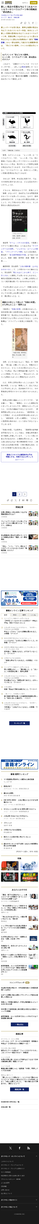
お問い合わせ (5, 1190)
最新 (5, 615)
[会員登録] (33, 2)
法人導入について (6, 1193)
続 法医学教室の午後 (18, 255)
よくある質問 (5, 1183)
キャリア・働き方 (6, 17)
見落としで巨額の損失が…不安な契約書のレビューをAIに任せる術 (19, 1003)
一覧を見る (19, 1024)
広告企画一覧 (6, 1107)
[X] (10, 1148)
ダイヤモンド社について (9, 1207)
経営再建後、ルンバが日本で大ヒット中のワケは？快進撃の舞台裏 (19, 1017)
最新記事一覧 (19, 1089)
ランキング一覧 (19, 723)
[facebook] (19, 1148)
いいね (33, 615)
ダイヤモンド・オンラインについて (13, 1156)
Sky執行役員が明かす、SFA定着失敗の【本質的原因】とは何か (19, 989)
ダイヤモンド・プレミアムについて (12, 1165)
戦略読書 (16, 17)
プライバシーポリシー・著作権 (10, 1179)
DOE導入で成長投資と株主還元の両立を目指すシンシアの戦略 (19, 1010)
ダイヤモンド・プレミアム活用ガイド (13, 1168)
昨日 (15, 615)
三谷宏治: (12, 15)
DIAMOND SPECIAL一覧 (10, 1102)
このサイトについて (7, 1161)
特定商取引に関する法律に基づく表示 (13, 1176)
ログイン (25, 2)
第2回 (24, 67)
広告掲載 (4, 1186)
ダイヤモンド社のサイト (9, 1200)
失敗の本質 (16, 309)
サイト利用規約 (6, 1172)
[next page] (25, 494)
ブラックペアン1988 (14, 251)
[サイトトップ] (8, 2)
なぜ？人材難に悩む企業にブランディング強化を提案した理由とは (19, 996)
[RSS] (28, 1148)
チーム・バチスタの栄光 (19, 242)
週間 (24, 615)
